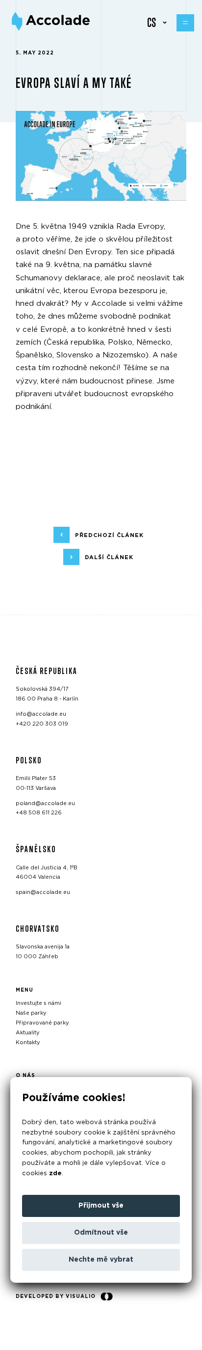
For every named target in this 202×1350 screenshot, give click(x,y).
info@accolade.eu (41, 714)
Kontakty (28, 1042)
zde (55, 1173)
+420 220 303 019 (42, 723)
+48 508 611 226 (39, 812)
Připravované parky (42, 1023)
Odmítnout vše (101, 1232)
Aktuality (28, 1032)
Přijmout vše (101, 1205)
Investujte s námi (38, 1003)
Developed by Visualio (56, 1296)
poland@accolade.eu (45, 803)
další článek (109, 557)
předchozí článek (109, 535)
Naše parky (31, 1013)
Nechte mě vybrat (101, 1259)
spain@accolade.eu (43, 892)
